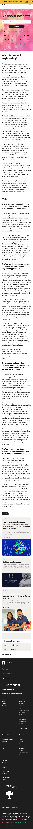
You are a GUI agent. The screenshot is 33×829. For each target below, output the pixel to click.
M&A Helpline (22, 712)
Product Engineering (12, 641)
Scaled (3, 743)
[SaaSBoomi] (8, 662)
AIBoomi (4, 737)
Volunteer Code (5, 771)
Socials (3, 708)
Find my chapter (6, 777)
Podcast (21, 739)
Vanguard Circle (23, 726)
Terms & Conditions (6, 807)
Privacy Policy (15, 807)
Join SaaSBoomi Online (7, 739)
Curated (21, 750)
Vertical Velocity (23, 728)
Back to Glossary (6, 654)
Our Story (4, 760)
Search (16, 26)
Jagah (20, 708)
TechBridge (21, 723)
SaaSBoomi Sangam (24, 714)
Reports (21, 741)
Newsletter (21, 743)
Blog (20, 737)
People (3, 765)
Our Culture (15, 804)
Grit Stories (21, 748)
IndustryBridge (22, 705)
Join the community (7, 689)
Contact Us (4, 779)
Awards (21, 703)
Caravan (4, 703)
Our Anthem (5, 762)
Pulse (3, 748)
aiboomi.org (19, 1)
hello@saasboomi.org (16, 693)
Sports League (22, 721)
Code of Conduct (6, 804)
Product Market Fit (11, 649)
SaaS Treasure (22, 717)
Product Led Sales (11, 645)
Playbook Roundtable (24, 710)
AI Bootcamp (22, 701)
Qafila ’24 (4, 705)
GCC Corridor (22, 719)
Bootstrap (4, 741)
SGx (3, 746)
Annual (3, 701)
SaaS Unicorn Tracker (24, 752)
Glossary (21, 755)
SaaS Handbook (23, 746)
